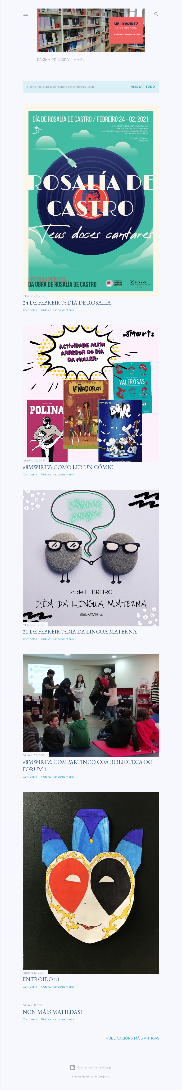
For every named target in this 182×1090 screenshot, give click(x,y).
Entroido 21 (41, 979)
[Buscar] (156, 13)
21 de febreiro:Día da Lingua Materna (80, 631)
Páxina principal (54, 60)
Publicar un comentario (57, 310)
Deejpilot (104, 1076)
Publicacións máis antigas (132, 1038)
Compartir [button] (30, 310)
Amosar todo (143, 86)
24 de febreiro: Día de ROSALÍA (67, 302)
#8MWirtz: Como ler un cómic (68, 467)
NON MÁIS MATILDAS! (52, 1012)
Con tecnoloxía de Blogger (95, 1067)
